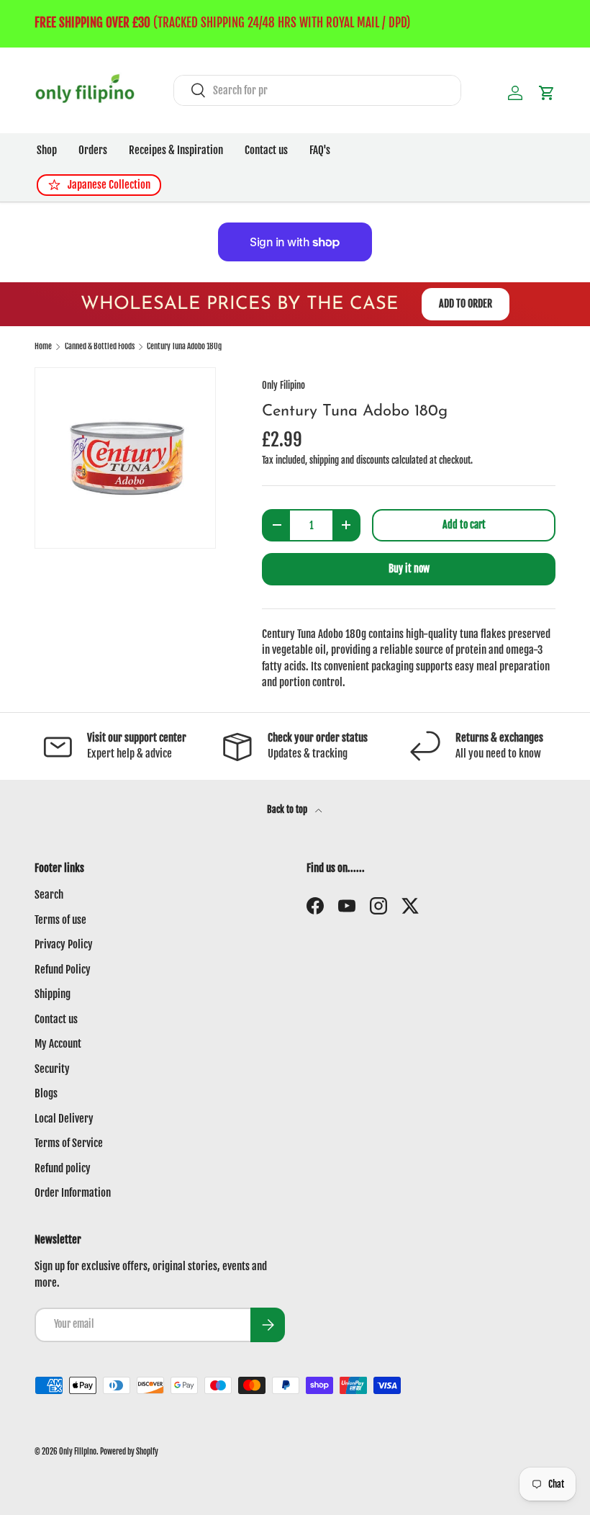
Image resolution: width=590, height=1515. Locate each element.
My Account (58, 1044)
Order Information (73, 1193)
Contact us (266, 150)
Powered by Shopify (129, 1452)
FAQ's (319, 150)
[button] (547, 93)
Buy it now (409, 568)
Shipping (53, 994)
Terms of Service (69, 1143)
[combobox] (317, 90)
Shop (47, 150)
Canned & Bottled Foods (100, 347)
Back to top (288, 809)
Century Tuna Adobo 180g (184, 347)
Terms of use (60, 920)
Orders (92, 150)
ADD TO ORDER (465, 303)
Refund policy (63, 1168)
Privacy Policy (64, 944)
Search (49, 895)
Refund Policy (63, 969)
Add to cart (464, 524)
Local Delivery (64, 1118)
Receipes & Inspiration (176, 150)
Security (52, 1069)
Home (43, 347)
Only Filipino (283, 385)
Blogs (46, 1093)
